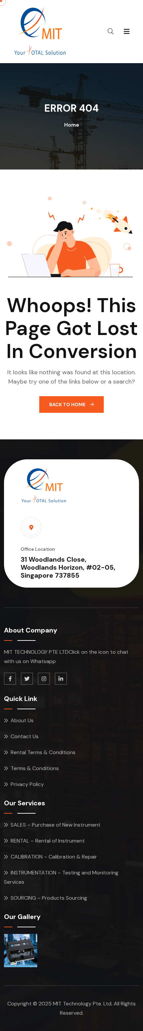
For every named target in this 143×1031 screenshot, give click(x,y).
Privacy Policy (27, 784)
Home (71, 124)
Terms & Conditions (35, 768)
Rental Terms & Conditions (43, 752)
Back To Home (67, 404)
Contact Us (25, 736)
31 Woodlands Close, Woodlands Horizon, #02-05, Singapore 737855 (68, 567)
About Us (22, 720)
